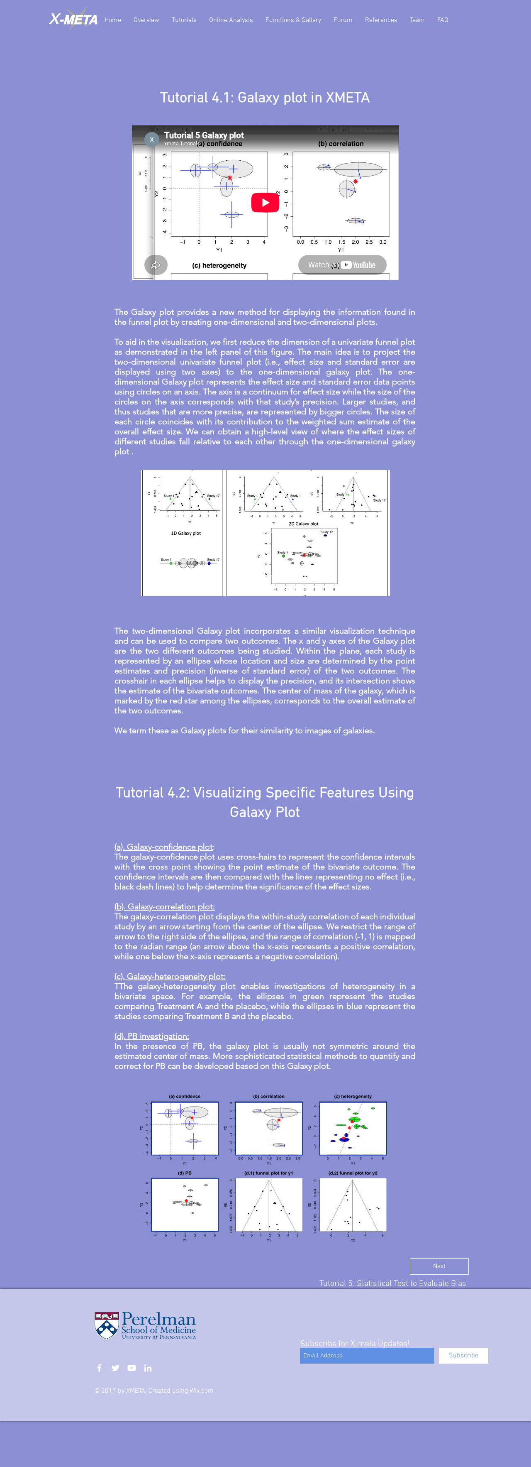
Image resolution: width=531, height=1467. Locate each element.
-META (78, 19)
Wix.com (202, 1391)
